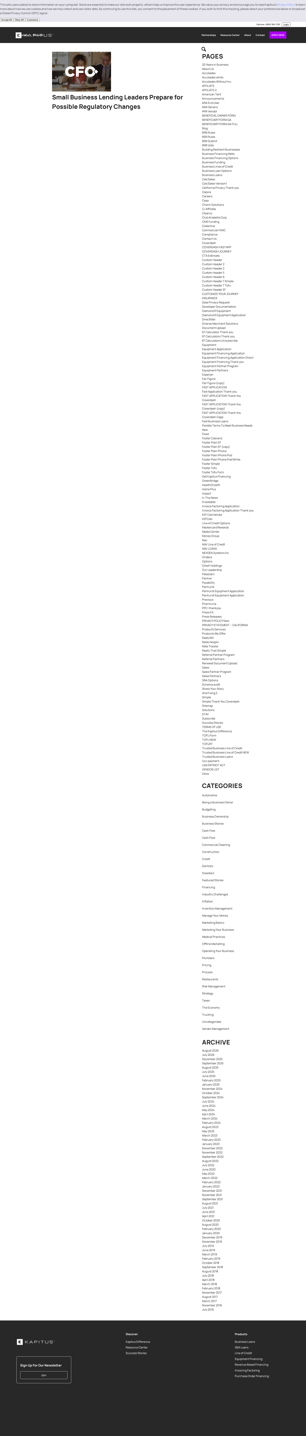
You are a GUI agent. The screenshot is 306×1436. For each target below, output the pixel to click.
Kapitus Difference (138, 1341)
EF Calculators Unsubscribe (220, 341)
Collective (208, 226)
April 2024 (208, 1114)
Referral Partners (213, 659)
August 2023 (210, 1127)
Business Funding (213, 162)
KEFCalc (207, 519)
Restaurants (210, 979)
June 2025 (209, 1076)
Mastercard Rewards (215, 527)
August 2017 (210, 1297)
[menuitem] (23, 35)
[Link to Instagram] (32, 24)
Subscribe (208, 718)
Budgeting (209, 809)
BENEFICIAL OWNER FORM (219, 115)
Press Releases (212, 616)
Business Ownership (215, 816)
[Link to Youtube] (27, 24)
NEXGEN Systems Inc (215, 553)
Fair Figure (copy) (213, 383)
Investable (209, 502)
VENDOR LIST (210, 769)
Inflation (207, 901)
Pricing (206, 965)
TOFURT (207, 744)
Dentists (207, 866)
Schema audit (211, 684)
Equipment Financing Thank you (223, 362)
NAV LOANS (209, 549)
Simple (206, 697)
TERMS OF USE (211, 727)
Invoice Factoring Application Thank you (228, 510)
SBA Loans (241, 1347)
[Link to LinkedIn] (16, 24)
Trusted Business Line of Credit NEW (225, 752)
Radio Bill (208, 638)
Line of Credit (243, 1353)
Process (207, 972)
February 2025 (211, 1080)
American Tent (211, 94)
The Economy (211, 1007)
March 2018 (209, 1284)
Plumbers (208, 958)
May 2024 (208, 1110)
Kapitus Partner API (192, 1370)
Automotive (209, 795)
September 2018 (212, 1267)
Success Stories (212, 723)
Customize (32, 20)
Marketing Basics (213, 923)
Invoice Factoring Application (221, 506)
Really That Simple (214, 650)
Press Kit (207, 612)
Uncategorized (211, 1022)
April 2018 (208, 1280)
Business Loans (212, 175)
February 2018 (211, 1288)
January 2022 (211, 1186)
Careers (207, 196)
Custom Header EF (214, 290)
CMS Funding (210, 222)
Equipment (209, 345)
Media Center (210, 532)
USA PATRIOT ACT (213, 765)
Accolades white (212, 77)
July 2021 (208, 1208)
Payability (208, 583)
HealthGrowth (211, 485)
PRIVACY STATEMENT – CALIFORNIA (225, 625)
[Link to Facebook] (37, 24)
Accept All (6, 20)
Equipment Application (216, 349)
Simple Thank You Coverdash (221, 701)
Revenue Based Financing (251, 1364)
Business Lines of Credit (217, 166)
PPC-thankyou (211, 608)
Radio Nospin (210, 642)
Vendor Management (215, 1029)
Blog (205, 128)
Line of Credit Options (216, 523)
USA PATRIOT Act (191, 1376)
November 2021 (212, 1195)
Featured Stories (212, 880)
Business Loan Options (217, 171)
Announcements (213, 98)
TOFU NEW (209, 740)
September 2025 (212, 1063)
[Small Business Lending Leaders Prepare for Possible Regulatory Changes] (81, 90)
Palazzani (208, 574)
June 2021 (208, 1212)
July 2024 (208, 1101)
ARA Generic (210, 107)
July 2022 (208, 1165)
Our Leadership (212, 570)
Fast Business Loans (215, 421)
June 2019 (208, 1250)
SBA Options (210, 680)
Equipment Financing (248, 1359)
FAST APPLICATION (214, 387)
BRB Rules (208, 132)
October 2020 (211, 1220)
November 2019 (212, 1242)
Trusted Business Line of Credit (222, 748)
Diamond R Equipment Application (224, 315)
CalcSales (208, 179)
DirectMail (208, 319)
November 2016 (212, 1305)
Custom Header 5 (213, 273)
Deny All (19, 20)
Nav (204, 540)
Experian (207, 374)
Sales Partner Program (216, 672)
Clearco (207, 213)
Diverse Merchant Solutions (220, 324)
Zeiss (205, 774)
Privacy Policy (286, 5)
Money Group (210, 536)
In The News (210, 498)
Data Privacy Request (216, 302)
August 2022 (210, 1161)
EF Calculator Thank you (217, 332)
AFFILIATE (208, 86)
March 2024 (209, 1118)
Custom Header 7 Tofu (216, 285)
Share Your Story (213, 689)
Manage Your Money (215, 915)
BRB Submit (209, 141)
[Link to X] (21, 24)
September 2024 (212, 1097)
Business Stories (213, 823)
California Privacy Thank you (220, 188)
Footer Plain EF (211, 442)
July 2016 (208, 1309)
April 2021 (208, 1216)
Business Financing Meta (218, 154)
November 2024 (212, 1089)
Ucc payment (210, 761)
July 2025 (208, 1072)
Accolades (209, 73)
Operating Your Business (218, 951)
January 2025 (211, 1084)
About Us (208, 69)
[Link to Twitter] (239, 1394)
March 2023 (209, 1135)
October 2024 (211, 1093)
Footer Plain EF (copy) (216, 447)
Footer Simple (211, 464)
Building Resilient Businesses (221, 149)
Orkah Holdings (212, 566)
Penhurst (208, 587)
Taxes (206, 1000)
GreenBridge (210, 481)
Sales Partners (211, 676)
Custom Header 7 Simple (218, 281)
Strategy (207, 993)
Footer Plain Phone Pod (217, 455)
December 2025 (212, 1059)
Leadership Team (191, 1353)
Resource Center (137, 1347)
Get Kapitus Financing (216, 476)
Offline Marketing (213, 944)
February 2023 (211, 1140)
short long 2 (209, 693)
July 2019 (208, 1246)
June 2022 (209, 1169)
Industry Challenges (215, 894)
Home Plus (209, 489)
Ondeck (207, 557)
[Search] (203, 51)
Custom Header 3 (213, 268)
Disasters (208, 873)
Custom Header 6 (213, 277)
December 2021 (212, 1191)
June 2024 (209, 1106)
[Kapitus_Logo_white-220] (35, 1342)
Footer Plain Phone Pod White (221, 459)
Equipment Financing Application (223, 353)
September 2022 (212, 1157)
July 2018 (208, 1275)
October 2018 (210, 1263)
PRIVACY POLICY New (215, 621)
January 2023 (211, 1144)
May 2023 (208, 1131)
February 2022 (211, 1182)
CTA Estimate (211, 256)
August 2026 (210, 1050)
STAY (205, 714)
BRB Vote (208, 145)
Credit (206, 859)
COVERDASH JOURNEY (216, 251)
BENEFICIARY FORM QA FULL (220, 124)
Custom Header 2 (213, 264)
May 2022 (208, 1174)
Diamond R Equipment (216, 311)
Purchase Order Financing (252, 1376)
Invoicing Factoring (247, 1370)
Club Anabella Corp (214, 217)
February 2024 (211, 1123)
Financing (208, 887)
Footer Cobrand (212, 438)
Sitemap (207, 706)
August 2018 (210, 1271)
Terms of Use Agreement (196, 1347)
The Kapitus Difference (217, 731)
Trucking (208, 1015)
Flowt (205, 434)
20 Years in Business (215, 65)
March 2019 (209, 1254)
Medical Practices (213, 937)
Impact (206, 493)
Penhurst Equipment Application (223, 591)
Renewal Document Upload (219, 663)
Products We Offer (214, 633)
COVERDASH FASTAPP (216, 247)
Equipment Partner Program (220, 366)
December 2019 (212, 1237)
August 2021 (210, 1203)
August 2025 (210, 1067)
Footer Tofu (209, 468)
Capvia (206, 192)
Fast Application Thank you (219, 391)
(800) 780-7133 (272, 24)
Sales (205, 667)
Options (207, 561)
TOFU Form (209, 735)
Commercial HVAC (214, 230)
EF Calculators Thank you (218, 336)
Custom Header (212, 260)
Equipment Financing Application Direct (227, 357)
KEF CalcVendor (212, 515)
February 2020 (211, 1229)
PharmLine (209, 604)
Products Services (214, 629)
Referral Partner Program (218, 655)
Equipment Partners (215, 370)
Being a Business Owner (217, 802)
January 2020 (211, 1233)
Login (286, 24)
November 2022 (212, 1152)
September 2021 (212, 1199)
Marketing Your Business (218, 930)
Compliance (210, 234)
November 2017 (212, 1292)
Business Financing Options (220, 158)
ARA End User (210, 103)
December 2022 (212, 1148)
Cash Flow (208, 831)
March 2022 (209, 1178)
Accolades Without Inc (216, 82)
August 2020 (210, 1225)
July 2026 (208, 1055)
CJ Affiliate (209, 209)
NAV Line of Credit (213, 544)
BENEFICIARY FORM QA (216, 120)
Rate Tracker (210, 646)
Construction (210, 852)
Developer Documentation (219, 307)
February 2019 (211, 1259)
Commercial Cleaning (216, 845)
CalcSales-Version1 (214, 183)
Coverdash (209, 243)
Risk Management (213, 986)
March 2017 (209, 1301)
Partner (207, 578)
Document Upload (213, 328)
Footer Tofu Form (213, 472)
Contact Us (209, 239)
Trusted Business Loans (217, 757)
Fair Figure (209, 379)
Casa (205, 200)
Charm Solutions (213, 205)
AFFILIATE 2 (209, 90)
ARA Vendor (209, 111)
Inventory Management (217, 908)
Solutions (208, 710)
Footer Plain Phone (214, 451)
